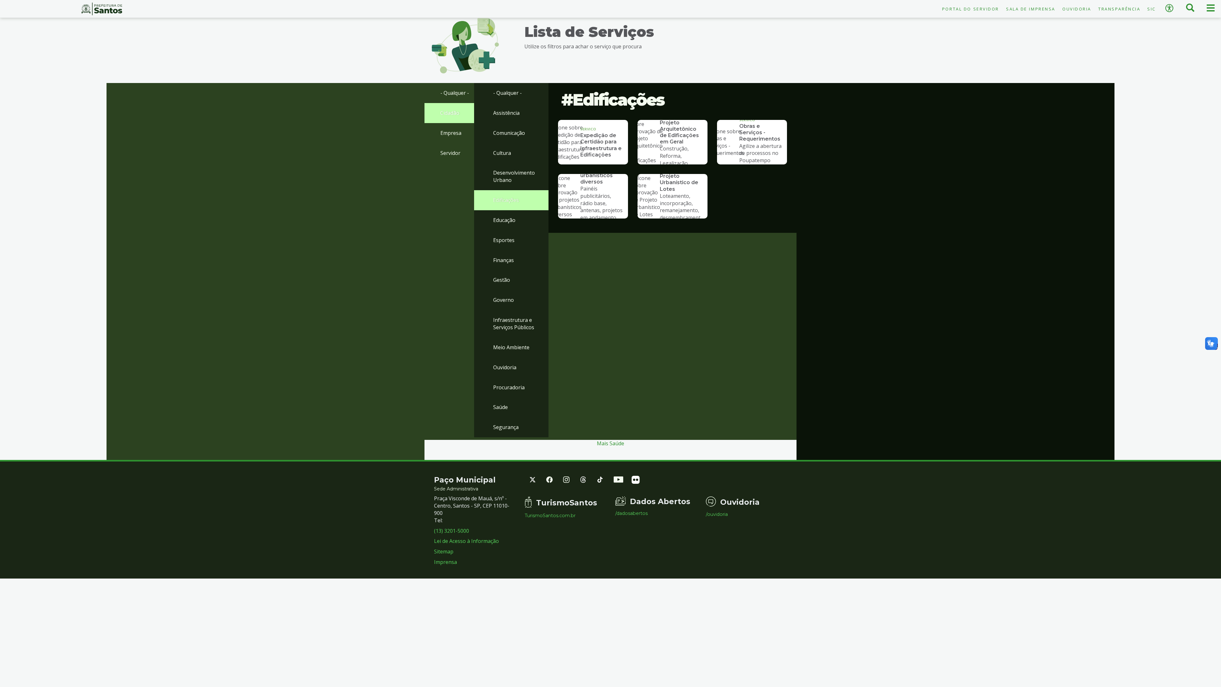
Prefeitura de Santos (102, 9)
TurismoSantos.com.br (550, 515)
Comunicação (509, 132)
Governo (503, 299)
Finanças (503, 260)
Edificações (506, 200)
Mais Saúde (610, 443)
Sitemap (443, 551)
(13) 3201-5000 (451, 530)
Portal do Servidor (970, 9)
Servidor (450, 152)
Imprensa (445, 562)
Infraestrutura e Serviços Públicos (513, 323)
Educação (504, 220)
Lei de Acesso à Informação (466, 541)
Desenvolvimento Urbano (514, 176)
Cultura (502, 152)
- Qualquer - (454, 92)
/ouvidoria (717, 514)
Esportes (503, 240)
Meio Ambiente (511, 347)
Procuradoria (509, 387)
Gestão (501, 279)
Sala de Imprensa (1030, 9)
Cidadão (449, 112)
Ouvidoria (1076, 9)
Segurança (506, 427)
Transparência (1119, 9)
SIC (1151, 9)
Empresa (450, 132)
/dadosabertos (631, 513)
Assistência (506, 112)
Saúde (500, 407)
